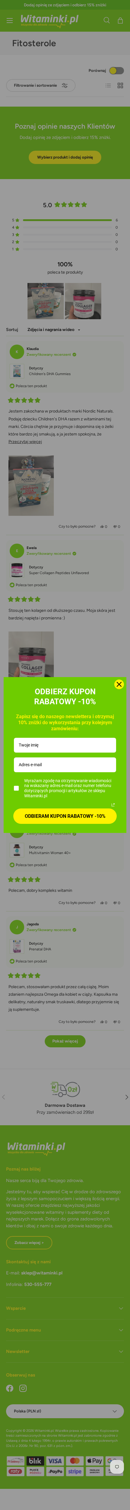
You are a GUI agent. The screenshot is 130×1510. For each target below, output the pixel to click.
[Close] (119, 684)
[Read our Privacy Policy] (113, 804)
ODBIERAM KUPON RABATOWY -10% (65, 816)
